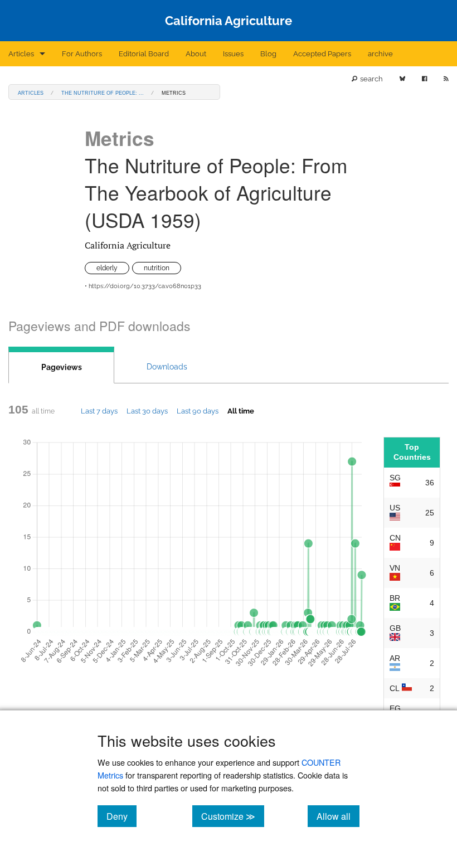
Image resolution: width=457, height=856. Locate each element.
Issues (233, 54)
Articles (21, 54)
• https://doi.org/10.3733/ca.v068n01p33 (143, 286)
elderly (107, 268)
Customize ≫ (232, 816)
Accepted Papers (322, 54)
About (196, 54)
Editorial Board (144, 54)
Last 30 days (147, 410)
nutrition (156, 268)
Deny (121, 816)
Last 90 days (197, 410)
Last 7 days (99, 410)
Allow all (338, 816)
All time (240, 410)
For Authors (82, 54)
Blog (268, 54)
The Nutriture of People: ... (102, 92)
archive (380, 54)
